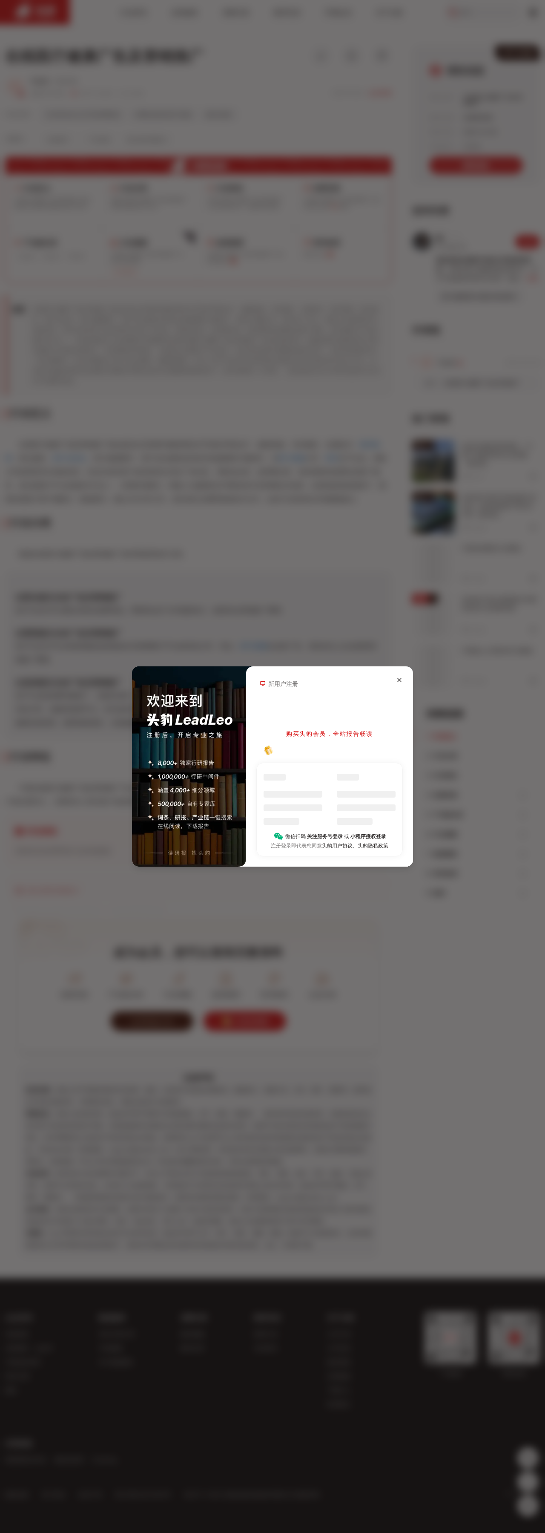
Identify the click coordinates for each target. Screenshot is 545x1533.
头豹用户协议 (337, 845)
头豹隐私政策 (373, 845)
